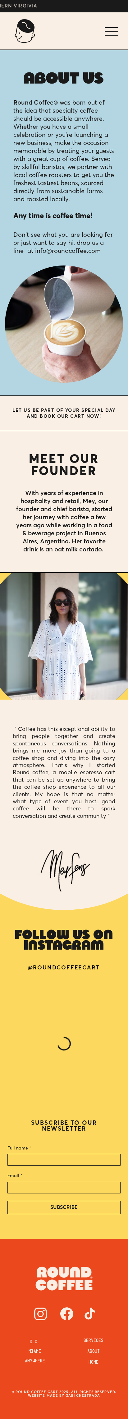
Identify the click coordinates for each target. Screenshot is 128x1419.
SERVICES (93, 1341)
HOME (93, 1363)
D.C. (35, 1342)
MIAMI (35, 1352)
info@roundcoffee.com (68, 251)
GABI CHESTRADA (83, 1395)
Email (14, 1176)
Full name (19, 1148)
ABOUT (93, 1352)
